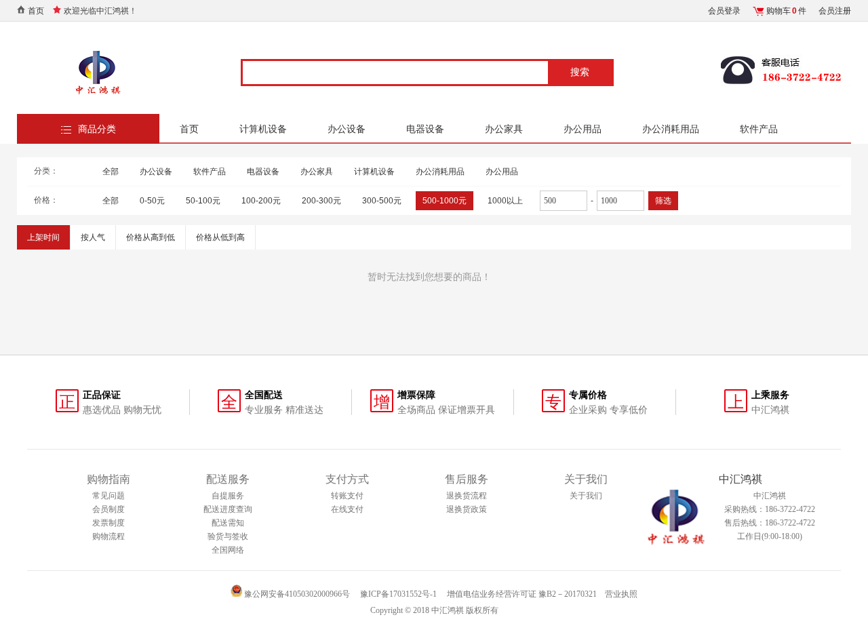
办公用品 (582, 128)
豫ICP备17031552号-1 (398, 594)
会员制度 (108, 509)
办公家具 (504, 128)
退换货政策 (466, 509)
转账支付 (347, 495)
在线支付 (347, 509)
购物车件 (786, 11)
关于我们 (586, 495)
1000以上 (505, 200)
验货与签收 (228, 536)
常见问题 (108, 495)
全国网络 (228, 550)
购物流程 (108, 536)
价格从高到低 (150, 237)
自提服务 (228, 495)
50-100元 (203, 200)
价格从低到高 (220, 237)
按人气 (93, 237)
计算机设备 (263, 128)
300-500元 (381, 200)
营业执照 (621, 594)
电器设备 (425, 128)
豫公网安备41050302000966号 (295, 594)
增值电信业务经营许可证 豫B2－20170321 (522, 594)
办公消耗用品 (670, 128)
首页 (36, 11)
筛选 (663, 200)
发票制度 (108, 523)
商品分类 (97, 128)
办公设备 (347, 128)
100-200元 (261, 200)
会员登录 (724, 11)
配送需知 (228, 523)
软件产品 (759, 128)
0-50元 (152, 200)
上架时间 (43, 237)
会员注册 (834, 11)
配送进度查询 (227, 509)
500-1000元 (444, 200)
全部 (110, 171)
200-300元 (321, 200)
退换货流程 (466, 495)
